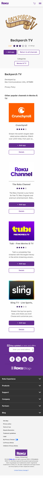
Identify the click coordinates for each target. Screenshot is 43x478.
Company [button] (6, 399)
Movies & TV (21, 63)
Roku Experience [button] (8, 379)
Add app (10, 52)
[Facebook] (12, 359)
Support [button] (5, 392)
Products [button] (5, 386)
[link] (21, 368)
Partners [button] (5, 406)
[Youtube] (24, 359)
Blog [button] (4, 413)
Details (21, 152)
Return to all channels (28, 52)
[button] (40, 3)
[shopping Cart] (34, 4)
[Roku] (4, 3)
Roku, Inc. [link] (12, 459)
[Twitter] (18, 359)
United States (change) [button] (21, 470)
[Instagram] (31, 359)
